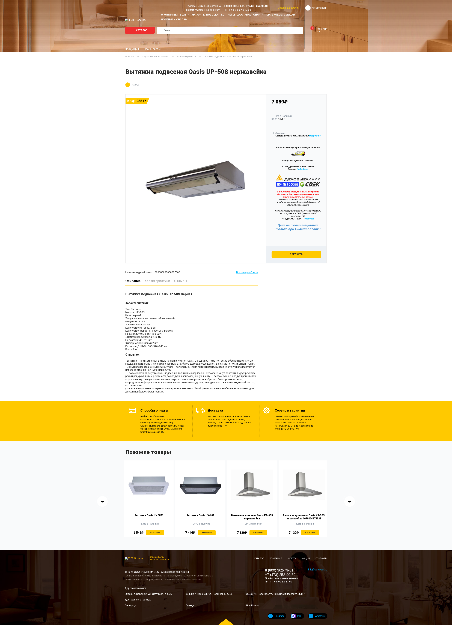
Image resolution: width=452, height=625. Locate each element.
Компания (276, 558)
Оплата (258, 14)
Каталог (141, 30)
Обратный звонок (288, 7)
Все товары (247, 272)
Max (299, 616)
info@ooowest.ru (317, 569)
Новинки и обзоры (174, 19)
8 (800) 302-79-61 (279, 570)
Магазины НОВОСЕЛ (205, 14)
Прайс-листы (152, 48)
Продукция (132, 48)
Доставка (244, 14)
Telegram (279, 616)
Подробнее (302, 169)
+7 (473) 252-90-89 (280, 575)
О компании (169, 14)
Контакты (228, 14)
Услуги (184, 14)
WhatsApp (320, 616)
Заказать (296, 254)
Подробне (314, 136)
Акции (306, 558)
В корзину (155, 533)
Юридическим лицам (280, 14)
